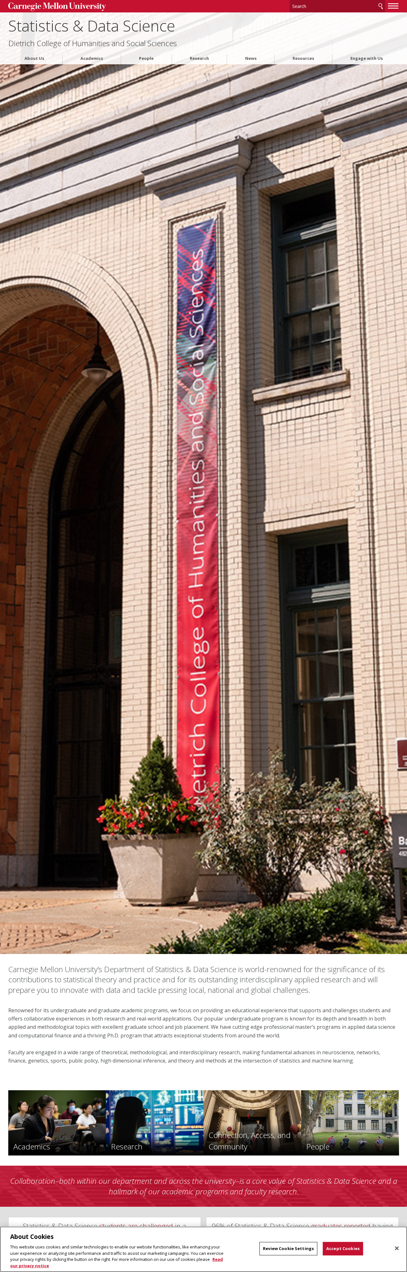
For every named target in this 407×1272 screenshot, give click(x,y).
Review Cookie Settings (288, 1248)
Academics (91, 58)
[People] (350, 1122)
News (251, 58)
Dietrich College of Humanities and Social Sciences (92, 43)
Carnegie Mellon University (57, 7)
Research (199, 58)
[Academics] (57, 1122)
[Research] (155, 1122)
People (146, 58)
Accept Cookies (343, 1248)
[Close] (397, 1248)
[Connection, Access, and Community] (252, 1122)
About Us (34, 58)
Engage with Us (366, 58)
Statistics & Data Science (91, 25)
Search (380, 6)
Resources (303, 58)
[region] (203, 1249)
